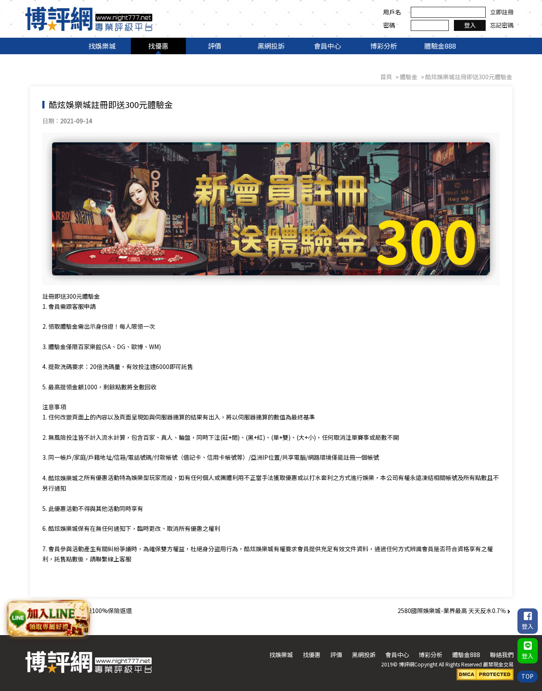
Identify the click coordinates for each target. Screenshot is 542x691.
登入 (470, 25)
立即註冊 (502, 12)
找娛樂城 (102, 46)
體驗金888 (440, 46)
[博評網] (88, 18)
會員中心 (327, 46)
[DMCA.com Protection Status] (485, 673)
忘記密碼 (502, 25)
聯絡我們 (502, 654)
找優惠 (158, 46)
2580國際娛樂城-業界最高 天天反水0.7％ (452, 610)
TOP (527, 676)
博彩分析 (383, 46)
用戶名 (392, 12)
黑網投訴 (271, 46)
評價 (214, 46)
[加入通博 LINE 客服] (48, 619)
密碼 (389, 25)
